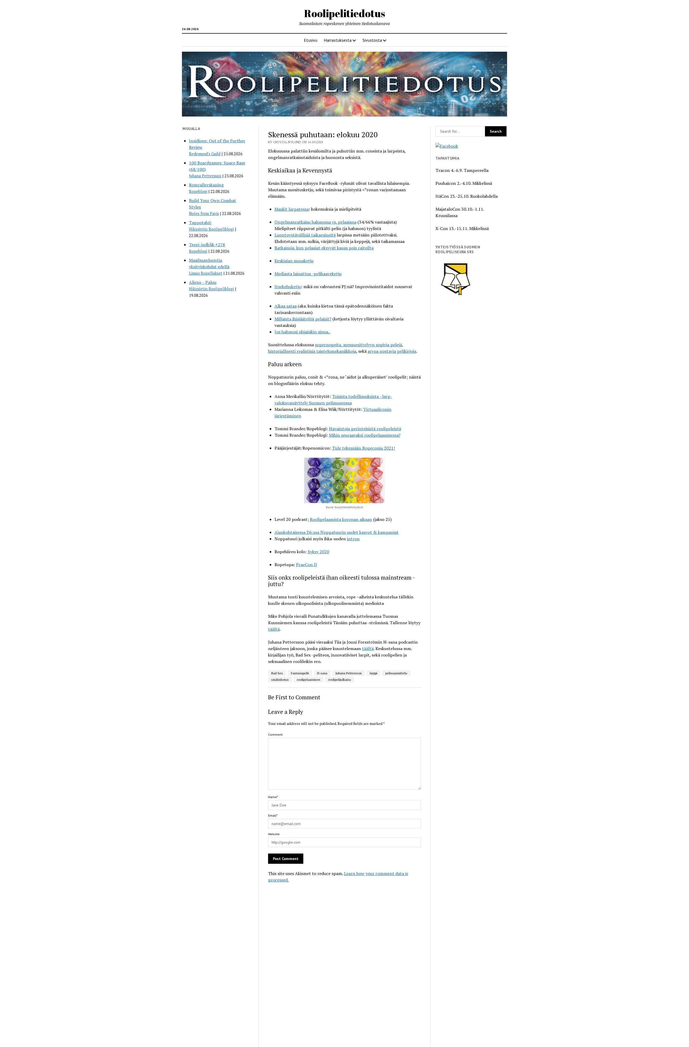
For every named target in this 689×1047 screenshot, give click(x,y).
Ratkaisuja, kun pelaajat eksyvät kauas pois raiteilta (324, 248)
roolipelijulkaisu (339, 680)
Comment (275, 734)
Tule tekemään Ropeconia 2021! (363, 448)
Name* (273, 797)
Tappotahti (200, 222)
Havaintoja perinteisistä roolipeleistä (365, 429)
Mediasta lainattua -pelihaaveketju (308, 274)
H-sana (322, 673)
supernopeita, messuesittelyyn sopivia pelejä (358, 345)
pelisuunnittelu (396, 673)
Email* (272, 815)
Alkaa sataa (286, 306)
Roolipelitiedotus (344, 13)
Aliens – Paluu (202, 282)
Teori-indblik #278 (207, 245)
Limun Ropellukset (205, 273)
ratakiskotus (280, 680)
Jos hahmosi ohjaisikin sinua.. (302, 332)
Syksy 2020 (318, 552)
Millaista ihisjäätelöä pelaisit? (303, 319)
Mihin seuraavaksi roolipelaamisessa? (364, 435)
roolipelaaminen (308, 680)
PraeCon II (306, 564)
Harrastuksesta (337, 40)
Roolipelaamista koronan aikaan (341, 519)
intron (353, 539)
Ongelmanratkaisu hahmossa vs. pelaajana (315, 222)
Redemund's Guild (204, 153)
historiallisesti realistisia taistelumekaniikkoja (312, 351)
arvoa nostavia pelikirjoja (392, 351)
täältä (274, 629)
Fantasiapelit (300, 673)
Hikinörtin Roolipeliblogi (211, 229)
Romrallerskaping (206, 185)
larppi (373, 673)
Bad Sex (277, 673)
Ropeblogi (198, 191)
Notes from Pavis (204, 213)
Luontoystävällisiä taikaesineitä (305, 235)
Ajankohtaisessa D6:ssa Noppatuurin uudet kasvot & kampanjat (337, 532)
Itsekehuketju (288, 287)
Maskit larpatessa (292, 209)
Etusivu (310, 40)
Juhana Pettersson (205, 175)
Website (274, 834)
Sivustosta (372, 40)
